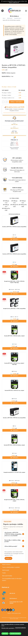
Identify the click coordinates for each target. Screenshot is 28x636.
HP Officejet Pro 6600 (23, 205)
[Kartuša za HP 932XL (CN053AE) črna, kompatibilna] (14, 411)
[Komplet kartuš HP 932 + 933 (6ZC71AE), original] (14, 466)
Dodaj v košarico (17, 102)
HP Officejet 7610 (23, 201)
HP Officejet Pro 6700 (6, 209)
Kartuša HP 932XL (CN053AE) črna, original (14, 390)
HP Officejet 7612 (6, 205)
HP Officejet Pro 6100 (14, 205)
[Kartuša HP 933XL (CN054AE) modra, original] (14, 329)
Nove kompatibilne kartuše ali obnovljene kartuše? (12, 579)
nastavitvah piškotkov (20, 627)
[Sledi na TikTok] (8, 610)
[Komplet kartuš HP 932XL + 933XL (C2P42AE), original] (14, 493)
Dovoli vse (5, 633)
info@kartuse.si (14, 128)
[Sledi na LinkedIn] (13, 610)
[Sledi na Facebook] (2, 610)
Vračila (4, 573)
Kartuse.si (5, 587)
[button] (2, 10)
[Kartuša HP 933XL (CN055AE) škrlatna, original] (14, 439)
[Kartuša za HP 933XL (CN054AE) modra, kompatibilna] (14, 248)
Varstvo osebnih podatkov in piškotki (11, 567)
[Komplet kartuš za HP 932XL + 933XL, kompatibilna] (14, 302)
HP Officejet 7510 (14, 201)
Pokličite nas (8, 558)
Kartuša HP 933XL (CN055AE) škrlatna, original (14, 445)
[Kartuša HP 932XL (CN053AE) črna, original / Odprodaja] (14, 357)
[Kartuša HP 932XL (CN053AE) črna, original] (14, 384)
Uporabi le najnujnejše (15, 633)
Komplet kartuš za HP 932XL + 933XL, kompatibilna (14, 308)
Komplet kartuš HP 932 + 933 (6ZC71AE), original (14, 472)
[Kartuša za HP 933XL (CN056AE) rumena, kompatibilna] (14, 220)
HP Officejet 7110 (6, 201)
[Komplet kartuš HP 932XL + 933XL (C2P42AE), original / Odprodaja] (14, 275)
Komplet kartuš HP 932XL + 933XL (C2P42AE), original (14, 500)
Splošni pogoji (5, 570)
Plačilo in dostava (6, 564)
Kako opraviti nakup (7, 575)
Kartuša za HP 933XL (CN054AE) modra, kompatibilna (14, 254)
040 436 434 (14, 124)
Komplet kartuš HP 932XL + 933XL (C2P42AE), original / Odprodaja (14, 282)
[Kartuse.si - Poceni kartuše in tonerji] (14, 10)
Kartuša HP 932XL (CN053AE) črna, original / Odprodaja (14, 363)
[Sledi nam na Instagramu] (5, 610)
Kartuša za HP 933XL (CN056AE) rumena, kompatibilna (14, 226)
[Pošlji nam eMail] (10, 610)
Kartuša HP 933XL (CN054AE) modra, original (14, 335)
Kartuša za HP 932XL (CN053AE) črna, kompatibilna (14, 417)
